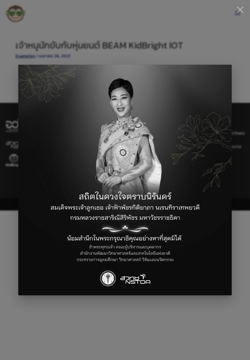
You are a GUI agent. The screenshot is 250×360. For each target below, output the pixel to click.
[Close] (240, 9)
